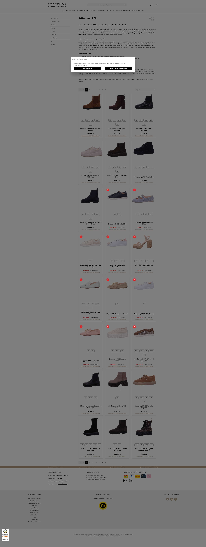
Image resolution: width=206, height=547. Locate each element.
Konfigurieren (87, 68)
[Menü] (8, 529)
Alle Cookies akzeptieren (118, 68)
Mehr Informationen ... (80, 65)
